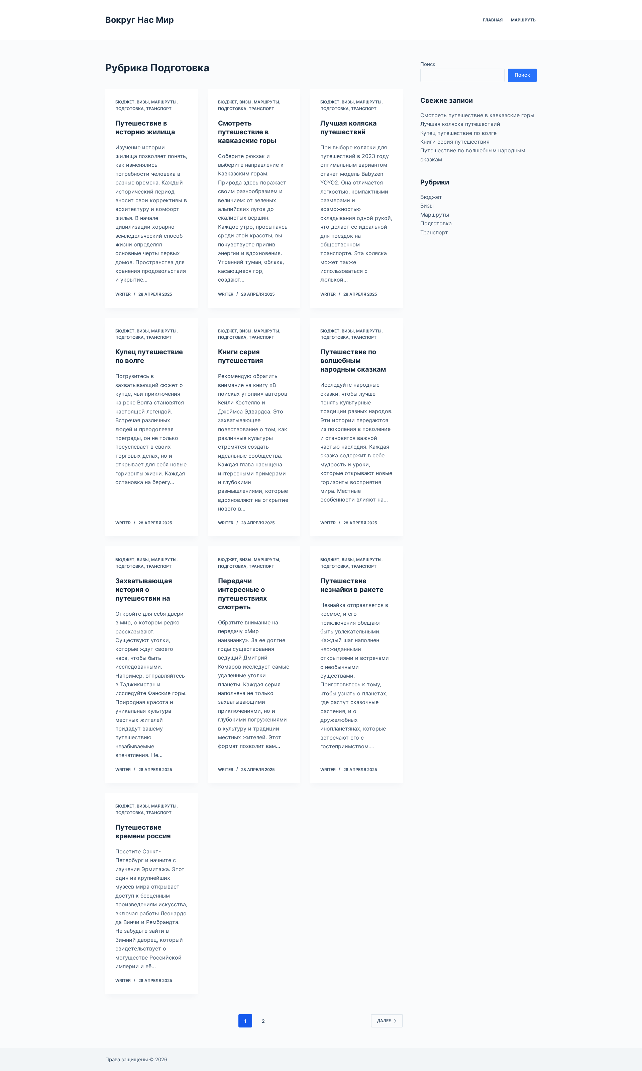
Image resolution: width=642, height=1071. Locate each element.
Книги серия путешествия (455, 141)
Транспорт (159, 108)
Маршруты (524, 19)
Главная (493, 19)
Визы (143, 101)
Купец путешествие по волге (458, 133)
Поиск (427, 64)
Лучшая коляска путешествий (460, 124)
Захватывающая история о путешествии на (143, 589)
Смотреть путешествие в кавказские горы (247, 132)
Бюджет (124, 101)
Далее (384, 1020)
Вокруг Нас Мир (139, 20)
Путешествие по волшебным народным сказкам (353, 360)
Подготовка (129, 108)
